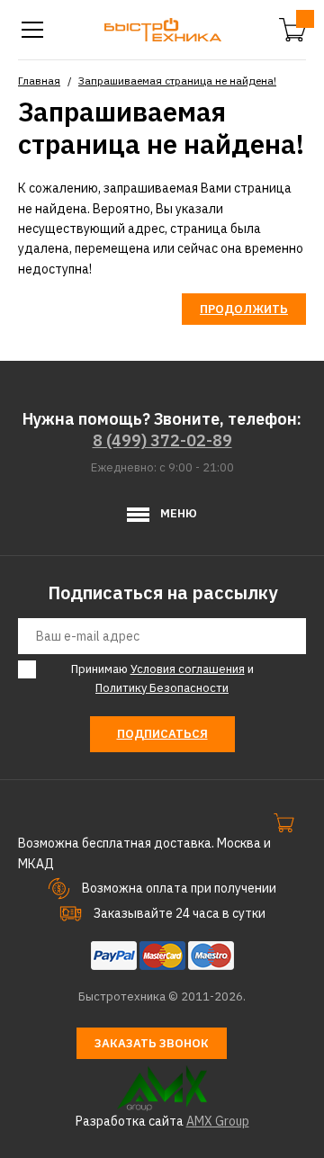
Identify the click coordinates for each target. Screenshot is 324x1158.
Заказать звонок (151, 1043)
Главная (39, 80)
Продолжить (244, 309)
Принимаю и (162, 678)
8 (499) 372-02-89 (162, 440)
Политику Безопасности (162, 688)
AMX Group (217, 1121)
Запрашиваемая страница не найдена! (177, 80)
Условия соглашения (187, 669)
